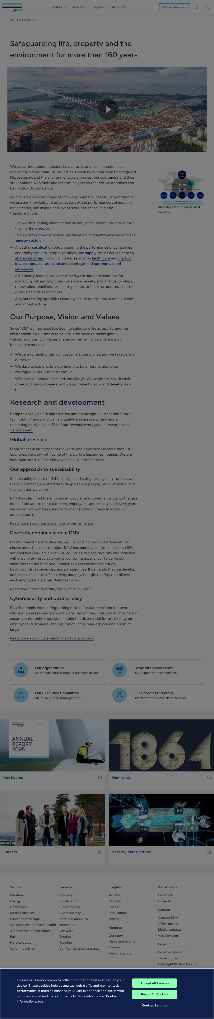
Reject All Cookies (154, 994)
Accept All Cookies (154, 983)
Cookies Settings (154, 1005)
